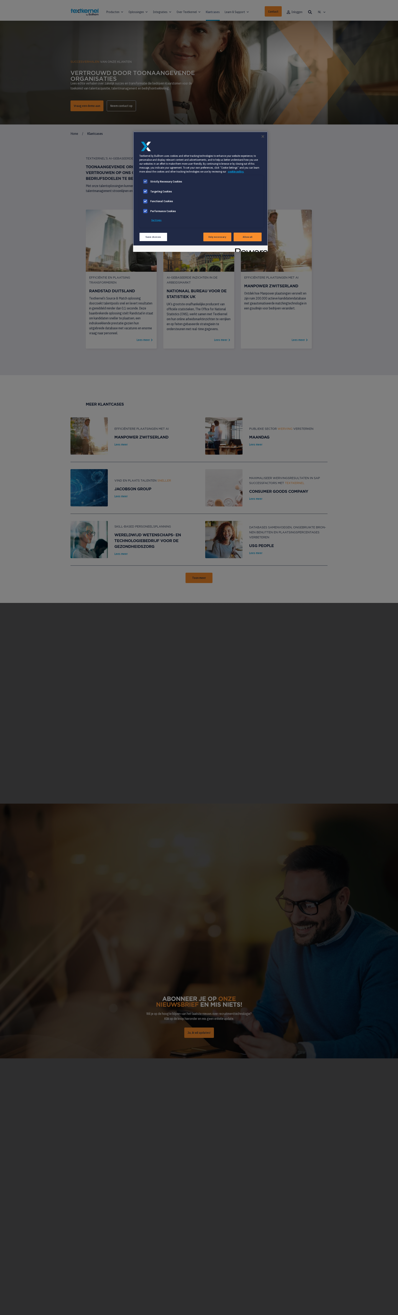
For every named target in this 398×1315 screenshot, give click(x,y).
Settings (156, 220)
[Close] (262, 136)
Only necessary (217, 236)
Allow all (247, 236)
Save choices (153, 236)
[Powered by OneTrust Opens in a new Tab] (250, 249)
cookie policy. (236, 171)
